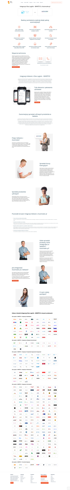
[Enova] (32, 358)
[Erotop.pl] (32, 405)
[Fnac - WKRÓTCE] (14, 337)
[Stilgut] (26, 441)
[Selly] (55, 346)
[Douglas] (43, 325)
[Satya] (20, 438)
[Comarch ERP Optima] (49, 354)
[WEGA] (49, 444)
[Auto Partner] (37, 390)
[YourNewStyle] (26, 447)
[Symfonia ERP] (37, 361)
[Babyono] (20, 393)
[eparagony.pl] (20, 364)
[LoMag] (43, 358)
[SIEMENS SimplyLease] (49, 372)
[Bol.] (55, 328)
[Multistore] (20, 429)
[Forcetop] (32, 408)
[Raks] (55, 358)
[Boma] (37, 396)
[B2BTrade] (55, 390)
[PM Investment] (55, 432)
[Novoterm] (49, 453)
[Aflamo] (37, 453)
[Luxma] (55, 420)
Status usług (52, 480)
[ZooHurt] (37, 447)
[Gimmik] (55, 408)
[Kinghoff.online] (32, 417)
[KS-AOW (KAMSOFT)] (37, 358)
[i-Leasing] (43, 378)
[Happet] (26, 411)
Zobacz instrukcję (15, 280)
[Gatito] (37, 450)
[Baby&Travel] (14, 393)
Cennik (34, 2)
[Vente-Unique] (32, 331)
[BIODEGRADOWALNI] (14, 396)
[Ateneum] (32, 390)
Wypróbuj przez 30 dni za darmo (56, 2)
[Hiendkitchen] (49, 450)
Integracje (30, 2)
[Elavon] (26, 381)
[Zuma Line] (32, 456)
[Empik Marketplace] (37, 319)
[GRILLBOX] (14, 411)
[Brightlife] (49, 396)
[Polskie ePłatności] (26, 378)
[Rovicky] (14, 438)
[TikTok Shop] (49, 334)
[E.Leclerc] (43, 331)
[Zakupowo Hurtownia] (43, 456)
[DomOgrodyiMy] (26, 402)
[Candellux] (55, 396)
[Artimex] (20, 390)
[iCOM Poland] (14, 414)
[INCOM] (32, 414)
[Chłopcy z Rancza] (20, 399)
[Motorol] (55, 426)
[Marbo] (20, 423)
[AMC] (43, 387)
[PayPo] (37, 378)
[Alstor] (55, 447)
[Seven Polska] (26, 438)
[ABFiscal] (20, 468)
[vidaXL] (32, 444)
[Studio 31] (32, 441)
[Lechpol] (26, 420)
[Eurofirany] (20, 456)
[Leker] (32, 420)
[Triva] (43, 361)
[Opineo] (20, 465)
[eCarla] (43, 402)
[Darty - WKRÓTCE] (20, 337)
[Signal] (32, 438)
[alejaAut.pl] (49, 447)
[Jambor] (43, 414)
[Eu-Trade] (37, 405)
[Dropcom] (32, 402)
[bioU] (26, 396)
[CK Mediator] (26, 459)
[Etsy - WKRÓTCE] (49, 325)
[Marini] (26, 423)
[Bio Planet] (20, 450)
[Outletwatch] (14, 432)
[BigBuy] (49, 393)
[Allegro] (14, 319)
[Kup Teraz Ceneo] (49, 319)
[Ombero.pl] (20, 453)
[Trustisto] (55, 465)
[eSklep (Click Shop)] (43, 343)
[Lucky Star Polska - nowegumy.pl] (49, 420)
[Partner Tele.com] (37, 432)
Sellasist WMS (26, 2)
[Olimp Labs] (43, 429)
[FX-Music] (43, 408)
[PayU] (26, 372)
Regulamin (52, 477)
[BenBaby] (43, 393)
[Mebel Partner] (20, 426)
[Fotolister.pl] (26, 465)
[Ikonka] (26, 414)
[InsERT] (37, 367)
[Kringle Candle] (55, 450)
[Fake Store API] (37, 456)
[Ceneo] (14, 465)
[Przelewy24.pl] (37, 372)
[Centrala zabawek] (14, 399)
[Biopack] (20, 396)
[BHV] (26, 334)
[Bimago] (55, 393)
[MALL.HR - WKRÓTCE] (43, 337)
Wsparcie (41, 2)
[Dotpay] (20, 372)
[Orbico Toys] (49, 429)
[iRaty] (49, 378)
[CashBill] (32, 375)
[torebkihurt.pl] (14, 456)
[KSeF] (43, 364)
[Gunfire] (43, 450)
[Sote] (49, 346)
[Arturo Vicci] (26, 390)
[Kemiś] (20, 417)
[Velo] (26, 444)
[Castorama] (20, 325)
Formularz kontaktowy (44, 482)
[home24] (32, 328)
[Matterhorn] (49, 423)
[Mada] (14, 423)
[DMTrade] (14, 402)
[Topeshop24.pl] (14, 444)
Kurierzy (21, 479)
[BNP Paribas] (26, 375)
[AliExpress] (32, 325)
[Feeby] (32, 450)
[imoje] (55, 375)
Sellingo (32, 477)
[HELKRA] (32, 411)
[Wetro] (55, 444)
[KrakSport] (37, 417)
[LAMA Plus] (49, 417)
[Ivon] (37, 414)
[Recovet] (32, 435)
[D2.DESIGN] (32, 399)
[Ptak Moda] (20, 435)
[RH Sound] (43, 435)
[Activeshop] (26, 387)
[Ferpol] (55, 399)
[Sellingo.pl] (14, 343)
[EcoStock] (49, 402)
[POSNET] (37, 465)
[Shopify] (26, 346)
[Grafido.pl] (32, 465)
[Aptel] (55, 387)
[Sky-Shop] (37, 346)
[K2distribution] (55, 414)
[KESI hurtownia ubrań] (26, 417)
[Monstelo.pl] (49, 426)
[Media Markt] (26, 328)
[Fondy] (49, 375)
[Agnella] (43, 447)
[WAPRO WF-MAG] (14, 354)
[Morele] (14, 325)
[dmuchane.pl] (20, 402)
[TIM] (43, 441)
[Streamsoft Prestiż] (20, 361)
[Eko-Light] (55, 402)
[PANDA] (26, 432)
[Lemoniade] (37, 420)
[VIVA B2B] (37, 444)
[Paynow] (20, 378)
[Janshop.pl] (49, 414)
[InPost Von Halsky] (43, 334)
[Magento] (20, 343)
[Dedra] (49, 399)
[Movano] (14, 429)
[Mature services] (55, 423)
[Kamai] (14, 417)
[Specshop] (26, 456)
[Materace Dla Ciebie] (43, 423)
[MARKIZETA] (32, 423)
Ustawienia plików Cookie (34, 482)
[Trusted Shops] (14, 468)
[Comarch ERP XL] (55, 354)
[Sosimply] (55, 438)
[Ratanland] (55, 453)
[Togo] (49, 441)
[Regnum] (37, 435)
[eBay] (20, 319)
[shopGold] (20, 346)
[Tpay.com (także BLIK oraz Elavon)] (14, 372)
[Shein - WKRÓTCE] (55, 334)
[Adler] (32, 387)
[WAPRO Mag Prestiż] (20, 358)
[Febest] (26, 408)
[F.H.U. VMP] (55, 405)
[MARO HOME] (37, 423)
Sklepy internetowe (22, 477)
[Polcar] (14, 435)
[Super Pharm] (37, 331)
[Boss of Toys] (43, 396)
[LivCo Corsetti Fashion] (43, 420)
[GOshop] (14, 349)
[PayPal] (32, 372)
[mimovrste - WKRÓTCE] (37, 337)
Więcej (12, 482)
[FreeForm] (37, 408)
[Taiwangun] (37, 441)
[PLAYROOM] (49, 432)
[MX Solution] (14, 426)
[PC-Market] (49, 358)
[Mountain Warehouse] (37, 334)
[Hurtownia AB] (43, 411)
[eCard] (37, 375)
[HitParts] (37, 411)
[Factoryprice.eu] (26, 450)
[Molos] (37, 426)
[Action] (20, 387)
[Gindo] (32, 459)
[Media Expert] (49, 328)
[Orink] (55, 429)
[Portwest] (26, 453)
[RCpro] (26, 435)
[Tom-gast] (55, 441)
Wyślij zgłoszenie (43, 476)
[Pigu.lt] (55, 322)
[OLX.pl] (32, 319)
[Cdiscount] (55, 325)
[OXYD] (20, 432)
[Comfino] (20, 381)
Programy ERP (22, 478)
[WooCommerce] (32, 343)
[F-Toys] (49, 405)
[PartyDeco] (43, 432)
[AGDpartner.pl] (37, 387)
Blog (31, 480)
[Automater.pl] (49, 465)
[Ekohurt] (14, 405)
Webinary (32, 479)
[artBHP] (14, 450)
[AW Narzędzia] (43, 390)
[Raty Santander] (43, 372)
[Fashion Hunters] (14, 408)
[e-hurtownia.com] (37, 402)
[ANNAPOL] (49, 387)
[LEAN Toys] (20, 420)
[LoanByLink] (14, 381)
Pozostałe (21, 481)
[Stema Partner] (20, 441)
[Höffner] (55, 331)
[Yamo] (20, 447)
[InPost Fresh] (20, 322)
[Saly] (55, 343)
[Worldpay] (55, 372)
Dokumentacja (52, 478)
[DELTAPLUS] (49, 456)
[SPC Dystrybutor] (14, 441)
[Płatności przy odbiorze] (32, 378)
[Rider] (49, 435)
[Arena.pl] (26, 319)
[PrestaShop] (26, 343)
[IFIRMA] (26, 364)
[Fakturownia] (49, 361)
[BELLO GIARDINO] (37, 393)
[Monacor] (43, 426)
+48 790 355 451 (42, 479)
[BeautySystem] (32, 393)
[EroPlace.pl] (26, 405)
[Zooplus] (14, 334)
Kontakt (38, 2)
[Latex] (14, 420)
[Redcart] (32, 346)
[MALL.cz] (43, 328)
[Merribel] (55, 456)
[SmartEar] (37, 438)
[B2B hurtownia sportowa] (49, 390)
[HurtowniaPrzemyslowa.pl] (55, 411)
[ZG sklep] (32, 447)
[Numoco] (37, 429)
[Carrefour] (26, 331)
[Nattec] (26, 429)
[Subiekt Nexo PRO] (32, 354)
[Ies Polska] (20, 414)
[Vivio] (43, 444)
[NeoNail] (32, 429)
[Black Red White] (26, 325)
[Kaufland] (32, 322)
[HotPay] (14, 375)
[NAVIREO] (20, 354)
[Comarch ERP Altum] (26, 358)
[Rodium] (55, 435)
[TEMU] (14, 328)
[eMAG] (14, 322)
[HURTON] (14, 459)
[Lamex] (55, 417)
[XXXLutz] (49, 331)
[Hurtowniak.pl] (49, 411)
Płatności (21, 480)
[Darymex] (37, 399)
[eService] (43, 375)
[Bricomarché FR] (20, 334)
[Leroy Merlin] (20, 328)
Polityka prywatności (53, 481)
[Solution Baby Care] (43, 438)
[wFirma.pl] (26, 354)
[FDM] (20, 408)
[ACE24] (14, 387)
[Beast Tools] (26, 393)
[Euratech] (43, 405)
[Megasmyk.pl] (26, 426)
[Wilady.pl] (14, 447)
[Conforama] (20, 331)
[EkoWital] (20, 405)
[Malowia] (14, 453)
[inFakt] (55, 361)
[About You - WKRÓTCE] (32, 337)
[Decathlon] (43, 322)
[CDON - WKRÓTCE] (26, 337)
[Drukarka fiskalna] (43, 465)
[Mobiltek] (14, 378)
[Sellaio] (20, 349)
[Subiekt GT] (37, 354)
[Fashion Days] (14, 331)
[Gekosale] (49, 343)
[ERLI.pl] (43, 319)
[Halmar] (20, 411)
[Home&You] (49, 322)
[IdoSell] (37, 343)
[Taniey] (37, 328)
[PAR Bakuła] (32, 432)
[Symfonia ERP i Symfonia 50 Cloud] (43, 354)
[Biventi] (32, 396)
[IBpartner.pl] (43, 453)
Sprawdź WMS (37, 102)
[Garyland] (49, 408)
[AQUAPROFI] (20, 459)
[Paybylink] (55, 378)
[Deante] (43, 399)
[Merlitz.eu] (32, 426)
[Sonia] (49, 438)
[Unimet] (20, 444)
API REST (52, 479)
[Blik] (20, 375)
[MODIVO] (37, 322)
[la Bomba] (43, 417)
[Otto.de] (26, 322)
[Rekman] (32, 453)
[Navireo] (37, 364)
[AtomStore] (43, 346)
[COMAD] (26, 399)
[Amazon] (55, 319)
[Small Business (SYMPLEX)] (14, 361)
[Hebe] (37, 325)
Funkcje (22, 2)
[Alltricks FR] (32, 334)
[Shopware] (14, 346)
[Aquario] (14, 390)
